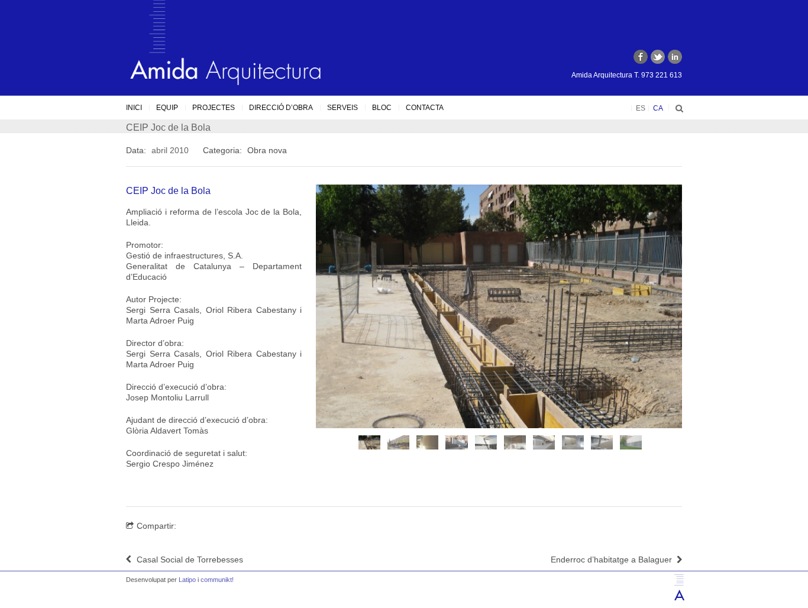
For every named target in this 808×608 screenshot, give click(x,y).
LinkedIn (675, 57)
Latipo (187, 579)
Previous (303, 317)
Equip (167, 108)
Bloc (382, 108)
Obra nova (267, 150)
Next (694, 317)
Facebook (641, 57)
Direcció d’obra (281, 108)
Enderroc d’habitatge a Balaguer (611, 559)
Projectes (213, 108)
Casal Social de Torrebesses (190, 559)
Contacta (425, 108)
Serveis (342, 108)
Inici (134, 108)
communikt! (217, 579)
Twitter (658, 57)
